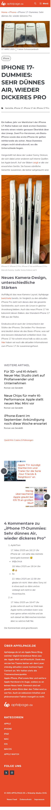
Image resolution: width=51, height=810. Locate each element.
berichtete (6, 298)
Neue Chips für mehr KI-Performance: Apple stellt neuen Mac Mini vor (23, 399)
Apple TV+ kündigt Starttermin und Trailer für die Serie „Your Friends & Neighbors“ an (29, 471)
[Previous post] (4, 471)
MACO (7, 749)
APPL (7, 723)
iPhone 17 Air (30, 108)
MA (5, 739)
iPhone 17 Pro (43, 108)
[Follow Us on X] (6, 772)
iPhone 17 (18, 108)
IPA (5, 734)
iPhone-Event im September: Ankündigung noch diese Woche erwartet (25, 419)
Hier (3, 342)
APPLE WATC (11, 754)
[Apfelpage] (12, 3)
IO (5, 744)
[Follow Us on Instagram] (12, 772)
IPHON (7, 729)
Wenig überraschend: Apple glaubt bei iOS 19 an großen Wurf (23, 497)
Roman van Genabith (13, 388)
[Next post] (47, 497)
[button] (35, 3)
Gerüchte (9, 108)
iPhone (6, 58)
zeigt (35, 162)
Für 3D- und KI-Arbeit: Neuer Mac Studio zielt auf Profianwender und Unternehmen (24, 377)
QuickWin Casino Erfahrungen (18, 440)
